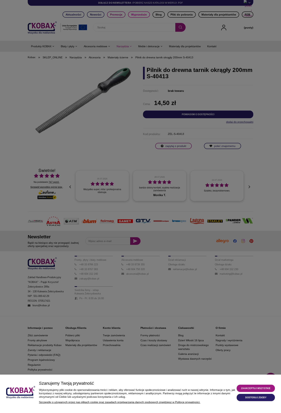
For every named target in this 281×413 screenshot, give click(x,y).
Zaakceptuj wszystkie (255, 388)
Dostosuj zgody (255, 397)
